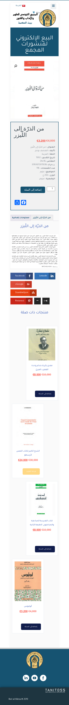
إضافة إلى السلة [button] (45, 394)
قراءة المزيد (31, 471)
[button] (15, 66)
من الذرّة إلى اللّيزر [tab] (42, 218)
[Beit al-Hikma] (34, 18)
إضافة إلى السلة (32, 189)
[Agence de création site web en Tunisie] (55, 692)
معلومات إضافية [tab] (20, 218)
